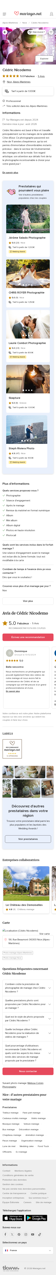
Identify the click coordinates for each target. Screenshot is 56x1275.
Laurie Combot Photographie (27, 343)
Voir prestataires (28, 839)
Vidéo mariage (38, 1118)
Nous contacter (28, 1071)
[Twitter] (12, 1234)
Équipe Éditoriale (10, 1202)
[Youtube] (32, 1234)
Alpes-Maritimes (10, 22)
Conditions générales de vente (18, 1175)
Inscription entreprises (13, 1198)
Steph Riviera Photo (21, 448)
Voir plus (28, 601)
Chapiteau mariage (11, 1135)
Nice (25, 22)
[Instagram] (26, 1234)
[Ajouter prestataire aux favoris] (51, 32)
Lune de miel (8, 1146)
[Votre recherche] (4, 32)
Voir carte (44, 933)
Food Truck (43, 1146)
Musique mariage (10, 1124)
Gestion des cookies (12, 1184)
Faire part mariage (31, 1112)
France (13, 1250)
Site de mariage (43, 1202)
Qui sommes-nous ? (38, 1198)
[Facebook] (5, 1234)
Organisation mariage (31, 1140)
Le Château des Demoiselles (24, 905)
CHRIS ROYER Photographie (26, 292)
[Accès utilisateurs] (51, 14)
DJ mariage (21, 1152)
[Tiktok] (39, 1234)
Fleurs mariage (9, 1140)
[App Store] (13, 1220)
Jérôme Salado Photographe (27, 237)
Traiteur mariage (10, 1112)
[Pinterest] (19, 1234)
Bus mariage (8, 1129)
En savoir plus (10, 172)
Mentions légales (23, 1171)
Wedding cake (27, 1146)
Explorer (44, 58)
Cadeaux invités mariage (14, 1118)
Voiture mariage (31, 1124)
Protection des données (14, 1180)
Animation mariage (35, 1135)
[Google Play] (36, 1220)
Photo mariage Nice (12, 958)
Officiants (7, 1152)
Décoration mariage (29, 1129)
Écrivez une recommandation (28, 637)
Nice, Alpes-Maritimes (18, 81)
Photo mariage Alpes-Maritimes (17, 953)
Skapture (14, 398)
